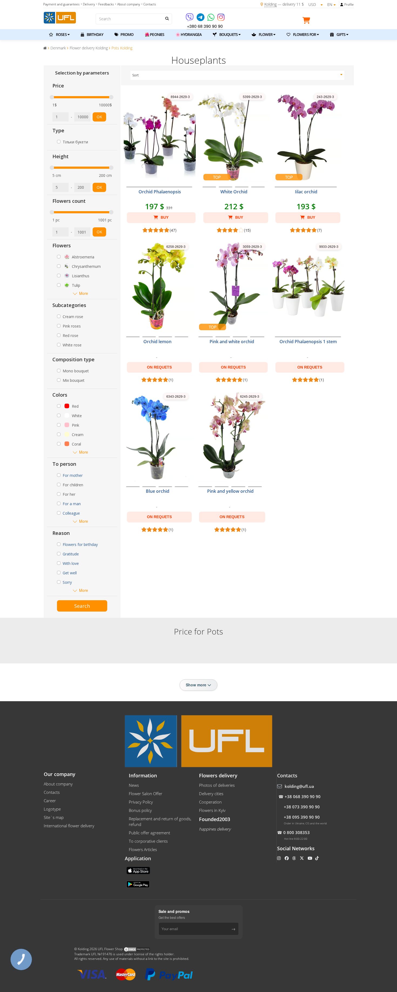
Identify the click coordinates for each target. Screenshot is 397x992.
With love (71, 563)
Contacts (52, 792)
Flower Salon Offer (145, 793)
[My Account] (341, 4)
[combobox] (237, 75)
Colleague (71, 513)
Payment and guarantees (61, 4)
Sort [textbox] (135, 75)
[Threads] (294, 858)
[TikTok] (317, 858)
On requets (159, 367)
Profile (349, 4)
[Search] (167, 18)
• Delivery (88, 4)
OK (99, 116)
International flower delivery (69, 825)
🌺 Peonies (154, 34)
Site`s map (54, 817)
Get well (70, 572)
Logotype (52, 809)
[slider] (52, 97)
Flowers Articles (143, 849)
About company (58, 784)
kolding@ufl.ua (299, 786)
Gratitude (71, 553)
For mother (73, 475)
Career (50, 800)
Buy (164, 217)
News (134, 785)
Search (82, 606)
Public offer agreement (149, 832)
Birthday (94, 34)
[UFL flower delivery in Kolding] (60, 17)
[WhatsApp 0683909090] (211, 19)
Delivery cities (211, 793)
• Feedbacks (105, 4)
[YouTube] (310, 858)
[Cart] (307, 21)
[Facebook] (287, 858)
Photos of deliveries (217, 785)
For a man (72, 503)
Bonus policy (140, 810)
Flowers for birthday (80, 544)
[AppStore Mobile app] (139, 870)
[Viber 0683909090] (190, 19)
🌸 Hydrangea (188, 34)
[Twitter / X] (302, 858)
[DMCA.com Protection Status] (136, 949)
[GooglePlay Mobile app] (138, 883)
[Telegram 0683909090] (201, 19)
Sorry (67, 582)
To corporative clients (148, 841)
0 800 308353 (296, 832)
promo (127, 34)
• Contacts (148, 4)
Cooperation (210, 802)
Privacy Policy (141, 802)
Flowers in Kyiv (212, 810)
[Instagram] (220, 19)
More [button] (83, 293)
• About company (127, 4)
